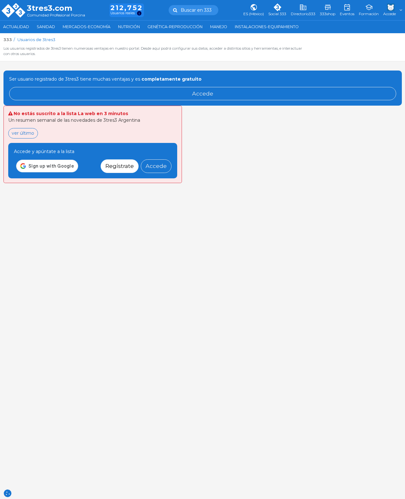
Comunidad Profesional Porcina (56, 15)
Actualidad (16, 26)
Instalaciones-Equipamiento (267, 26)
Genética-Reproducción (174, 26)
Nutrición (129, 26)
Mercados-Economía (86, 26)
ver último (23, 133)
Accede (202, 93)
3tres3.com (49, 8)
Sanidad (46, 26)
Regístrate (119, 166)
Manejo (218, 26)
